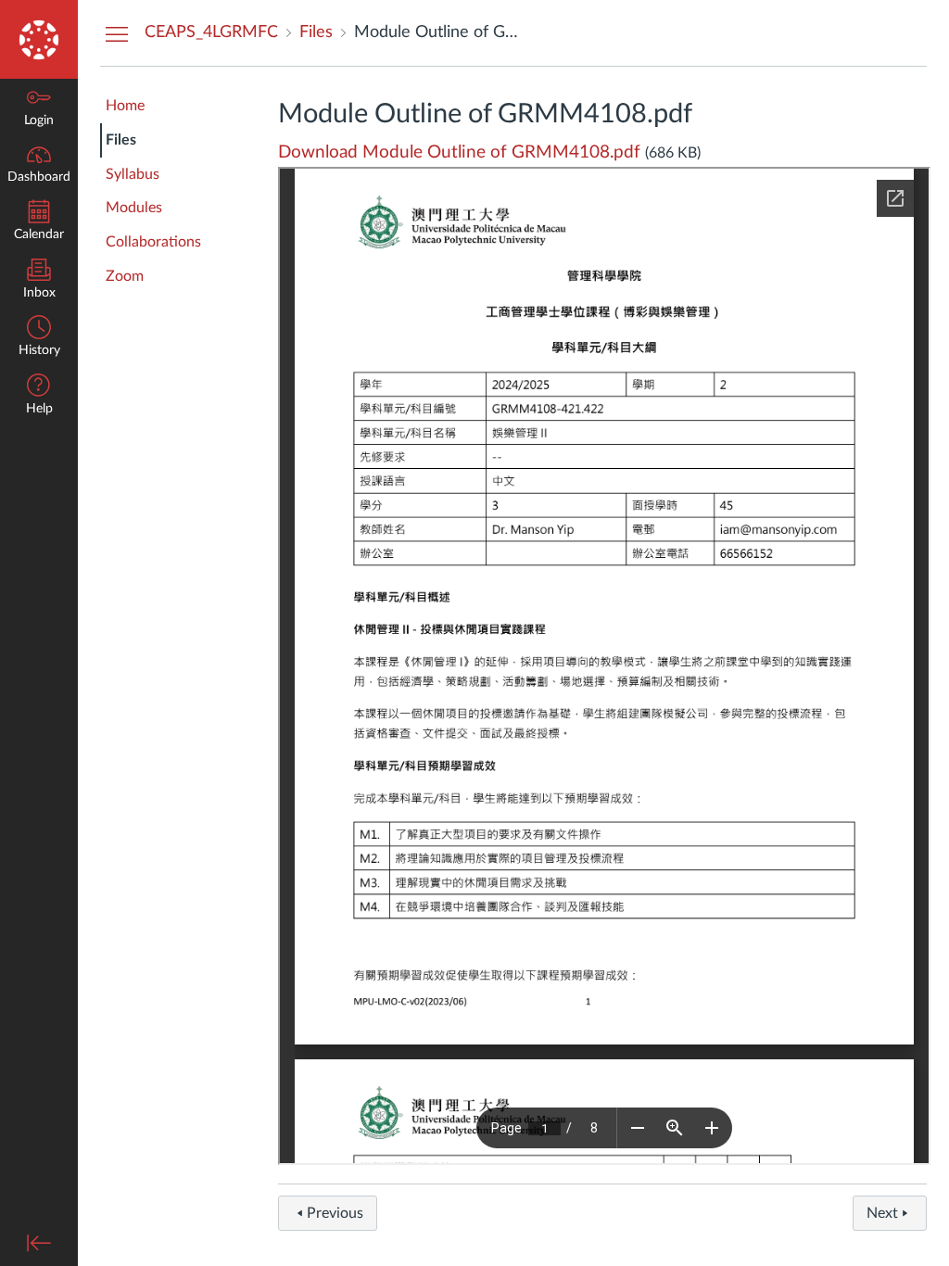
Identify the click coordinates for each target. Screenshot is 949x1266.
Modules (134, 207)
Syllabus (132, 174)
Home (125, 105)
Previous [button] (335, 1213)
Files (121, 140)
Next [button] (882, 1213)
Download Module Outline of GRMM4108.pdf (459, 152)
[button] (39, 396)
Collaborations (153, 241)
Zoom (125, 276)
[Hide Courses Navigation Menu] (116, 33)
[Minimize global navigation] (39, 1243)
